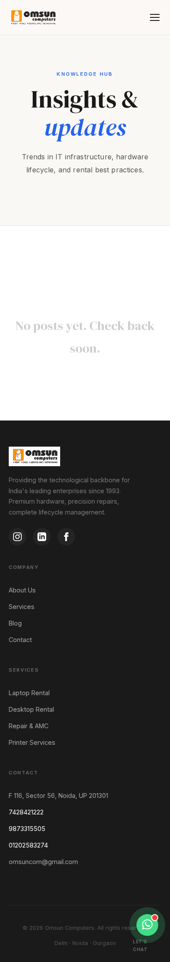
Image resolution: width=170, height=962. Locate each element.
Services (21, 606)
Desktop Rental (31, 709)
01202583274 (28, 845)
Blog (15, 623)
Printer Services (32, 742)
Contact (20, 639)
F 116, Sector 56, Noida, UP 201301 (58, 795)
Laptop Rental (29, 692)
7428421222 (26, 812)
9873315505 (27, 828)
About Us (22, 590)
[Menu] (154, 17)
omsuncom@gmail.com (43, 861)
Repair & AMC (28, 726)
